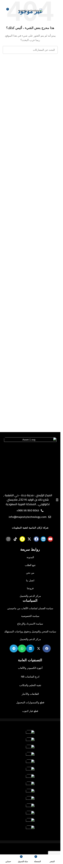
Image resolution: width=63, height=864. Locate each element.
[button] (47, 648)
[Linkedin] (43, 539)
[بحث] (7, 50)
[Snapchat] (22, 539)
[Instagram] (8, 539)
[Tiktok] (15, 539)
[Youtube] (50, 539)
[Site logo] (30, 10)
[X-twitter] (29, 539)
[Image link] (30, 463)
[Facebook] (36, 539)
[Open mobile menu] (52, 10)
